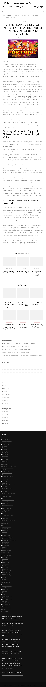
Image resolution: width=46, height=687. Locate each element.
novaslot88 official (7, 596)
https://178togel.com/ (7, 537)
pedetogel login (6, 567)
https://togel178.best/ (7, 538)
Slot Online (23, 21)
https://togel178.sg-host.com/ (9, 540)
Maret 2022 (5, 400)
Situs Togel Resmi (6, 496)
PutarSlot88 (5, 454)
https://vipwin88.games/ (8, 484)
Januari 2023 (6, 391)
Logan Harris (19, 37)
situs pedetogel (6, 506)
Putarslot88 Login (7, 597)
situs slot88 (5, 611)
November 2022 (6, 397)
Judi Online (5, 414)
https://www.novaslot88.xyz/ (9, 520)
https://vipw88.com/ (7, 488)
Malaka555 (5, 474)
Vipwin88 (4, 446)
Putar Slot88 (5, 542)
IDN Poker (4, 513)
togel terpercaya (6, 508)
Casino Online (6, 411)
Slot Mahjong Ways (7, 554)
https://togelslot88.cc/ (7, 476)
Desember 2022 (6, 394)
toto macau (5, 516)
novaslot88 (5, 498)
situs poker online (6, 577)
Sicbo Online (5, 564)
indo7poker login (6, 572)
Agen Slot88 (5, 552)
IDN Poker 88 (5, 581)
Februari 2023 (6, 388)
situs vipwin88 (6, 602)
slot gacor (4, 601)
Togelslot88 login (6, 439)
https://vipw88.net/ (7, 464)
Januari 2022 (6, 403)
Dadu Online (5, 562)
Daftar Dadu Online (7, 570)
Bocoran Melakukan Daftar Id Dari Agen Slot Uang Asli (9, 272)
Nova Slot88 (5, 452)
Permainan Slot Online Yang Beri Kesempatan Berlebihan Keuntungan (18, 346)
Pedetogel (5, 589)
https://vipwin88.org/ (7, 468)
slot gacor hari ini (6, 535)
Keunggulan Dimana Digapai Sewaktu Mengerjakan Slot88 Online (23, 305)
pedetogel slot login (7, 505)
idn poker (4, 451)
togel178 (4, 447)
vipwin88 (4, 449)
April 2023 (5, 382)
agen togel (5, 518)
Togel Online (6, 423)
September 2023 (6, 376)
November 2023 (6, 371)
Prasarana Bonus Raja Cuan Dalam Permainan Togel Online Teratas (17, 349)
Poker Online (23, 321)
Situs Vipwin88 (6, 604)
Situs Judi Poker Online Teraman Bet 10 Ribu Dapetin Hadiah (16, 352)
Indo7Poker (5, 557)
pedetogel (5, 503)
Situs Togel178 (5, 483)
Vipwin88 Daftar (6, 471)
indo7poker (5, 523)
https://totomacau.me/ (8, 500)
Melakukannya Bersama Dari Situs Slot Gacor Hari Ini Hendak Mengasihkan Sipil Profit (9, 327)
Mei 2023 (5, 379)
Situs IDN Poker (9, 660)
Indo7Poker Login (6, 576)
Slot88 (4, 469)
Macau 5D (4, 579)
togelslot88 (5, 530)
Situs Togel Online (7, 441)
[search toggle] (43, 11)
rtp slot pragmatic (28, 64)
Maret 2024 (5, 365)
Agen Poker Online (7, 555)
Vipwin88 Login (6, 442)
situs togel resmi (6, 501)
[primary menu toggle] (3, 11)
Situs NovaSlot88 (6, 608)
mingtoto (4, 591)
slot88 (4, 495)
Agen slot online (6, 527)
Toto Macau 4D (6, 444)
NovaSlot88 (5, 457)
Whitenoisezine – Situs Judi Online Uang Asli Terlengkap (23, 4)
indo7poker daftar (7, 574)
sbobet (4, 609)
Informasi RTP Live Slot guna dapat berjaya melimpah (37, 304)
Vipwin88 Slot (5, 479)
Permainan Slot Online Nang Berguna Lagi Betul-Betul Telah (23, 272)
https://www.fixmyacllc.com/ (9, 466)
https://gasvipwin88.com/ (8, 493)
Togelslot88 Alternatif (7, 515)
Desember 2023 (6, 368)
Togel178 (4, 481)
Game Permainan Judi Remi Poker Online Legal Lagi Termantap (23, 326)
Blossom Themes (27, 685)
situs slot (4, 532)
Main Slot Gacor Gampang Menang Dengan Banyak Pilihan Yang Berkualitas (9, 305)
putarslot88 (5, 528)
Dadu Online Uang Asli (8, 625)
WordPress (39, 685)
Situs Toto (4, 511)
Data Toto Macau (6, 565)
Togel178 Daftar (6, 510)
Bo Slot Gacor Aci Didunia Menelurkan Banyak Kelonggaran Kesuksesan (37, 273)
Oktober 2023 (6, 373)
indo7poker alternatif (7, 550)
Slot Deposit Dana (7, 473)
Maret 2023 (5, 385)
